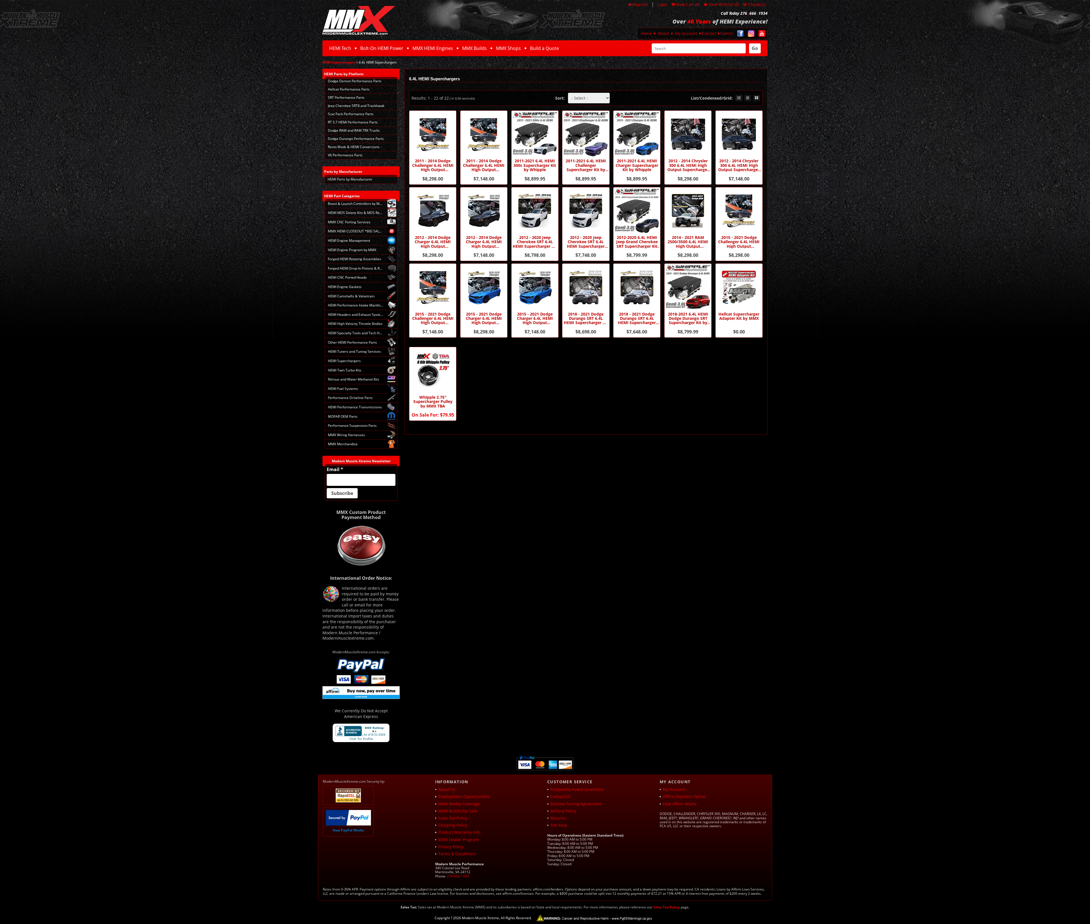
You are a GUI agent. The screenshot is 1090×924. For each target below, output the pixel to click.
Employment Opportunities (464, 796)
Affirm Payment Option (684, 796)
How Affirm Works (680, 804)
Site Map (558, 825)
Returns (557, 818)
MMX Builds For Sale (457, 811)
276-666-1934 (458, 876)
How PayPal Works (348, 830)
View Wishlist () (723, 4)
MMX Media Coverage (459, 804)
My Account (686, 33)
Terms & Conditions (457, 853)
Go (755, 48)
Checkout (757, 4)
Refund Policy (563, 811)
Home (646, 33)
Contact (709, 33)
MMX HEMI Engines (432, 48)
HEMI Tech (340, 48)
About (663, 33)
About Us (447, 789)
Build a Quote (544, 48)
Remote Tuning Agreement (575, 804)
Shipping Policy (452, 825)
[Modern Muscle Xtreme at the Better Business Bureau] (361, 733)
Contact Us (560, 796)
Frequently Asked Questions (577, 789)
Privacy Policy (451, 846)
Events (726, 33)
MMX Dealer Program (458, 839)
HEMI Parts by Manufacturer (350, 179)
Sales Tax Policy (452, 818)
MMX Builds (474, 48)
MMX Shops (508, 48)
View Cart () (688, 4)
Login (662, 4)
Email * (335, 469)
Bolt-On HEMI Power (381, 48)
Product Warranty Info (459, 832)
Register (640, 4)
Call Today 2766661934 (744, 13)
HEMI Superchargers (338, 62)
